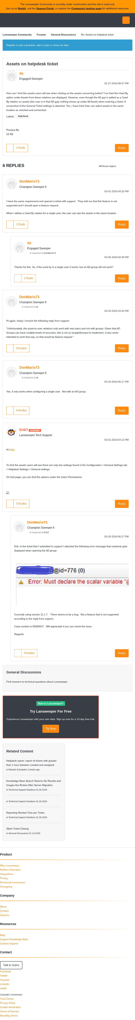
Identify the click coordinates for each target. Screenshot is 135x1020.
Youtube (4, 979)
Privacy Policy (7, 1003)
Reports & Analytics (18, 769)
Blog (2, 935)
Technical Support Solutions (22, 790)
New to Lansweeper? (50, 703)
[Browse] (7, 20)
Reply (122, 147)
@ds (11, 449)
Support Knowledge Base (14, 939)
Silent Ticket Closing (17, 828)
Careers (4, 915)
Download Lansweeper (12, 882)
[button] (10, 148)
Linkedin (4, 984)
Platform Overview (10, 869)
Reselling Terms (9, 1015)
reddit (3, 988)
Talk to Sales (11, 965)
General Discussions (63, 34)
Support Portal (45, 8)
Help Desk (23, 116)
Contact (4, 910)
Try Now (51, 728)
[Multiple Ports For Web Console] (121, 166)
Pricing (4, 878)
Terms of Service (9, 1011)
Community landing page (86, 8)
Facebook (5, 971)
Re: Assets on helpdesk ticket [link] (97, 34)
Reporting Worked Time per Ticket (25, 812)
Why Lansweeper (9, 865)
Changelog (6, 886)
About (3, 906)
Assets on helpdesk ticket (32, 63)
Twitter (3, 975)
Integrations (6, 874)
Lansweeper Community (35, 20)
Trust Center (7, 998)
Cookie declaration (10, 1007)
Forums (41, 34)
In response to (43, 253)
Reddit (22, 8)
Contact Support (9, 943)
